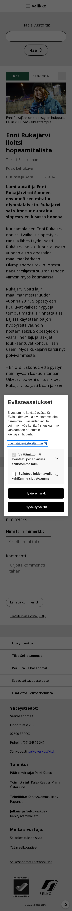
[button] (56, 459)
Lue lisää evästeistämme (25, 443)
